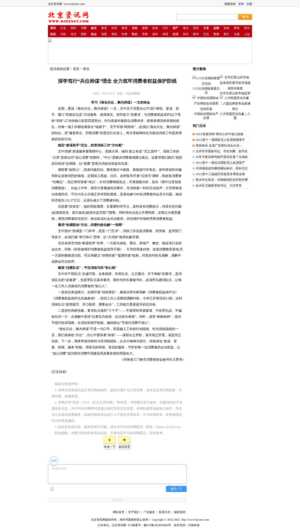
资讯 (53, 28)
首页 (76, 69)
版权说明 (180, 512)
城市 (155, 34)
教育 (104, 28)
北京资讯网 (119, 525)
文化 (206, 34)
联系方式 (164, 512)
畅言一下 (176, 488)
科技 (114, 28)
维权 (114, 34)
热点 (94, 34)
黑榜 (145, 34)
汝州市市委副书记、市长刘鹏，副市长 (222, 151)
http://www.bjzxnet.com (195, 519)
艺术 (216, 34)
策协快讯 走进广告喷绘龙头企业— (219, 145)
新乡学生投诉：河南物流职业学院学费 (222, 179)
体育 (165, 34)
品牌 (216, 28)
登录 (241, 4)
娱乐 (94, 28)
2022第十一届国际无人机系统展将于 (220, 139)
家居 (124, 28)
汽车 (165, 28)
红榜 (124, 34)
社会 (63, 28)
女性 (135, 28)
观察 (84, 34)
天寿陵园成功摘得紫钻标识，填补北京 (222, 168)
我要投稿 (230, 4)
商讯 (247, 28)
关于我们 (134, 512)
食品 (186, 28)
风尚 (186, 34)
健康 (145, 28)
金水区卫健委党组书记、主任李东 (219, 185)
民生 (135, 34)
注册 (249, 4)
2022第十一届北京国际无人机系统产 (220, 162)
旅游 (155, 28)
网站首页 (118, 512)
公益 (247, 34)
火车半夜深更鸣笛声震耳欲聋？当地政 (222, 157)
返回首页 (124, 446)
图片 (226, 34)
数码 (196, 34)
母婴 (104, 34)
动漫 (237, 34)
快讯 (53, 34)
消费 (84, 28)
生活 (175, 34)
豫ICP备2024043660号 (157, 525)
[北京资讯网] (68, 22)
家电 (237, 28)
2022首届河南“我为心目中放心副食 (219, 134)
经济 (73, 34)
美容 (196, 28)
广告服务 (149, 512)
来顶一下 (109, 446)
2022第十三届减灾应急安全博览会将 (220, 174)
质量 (206, 28)
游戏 (226, 28)
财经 (73, 28)
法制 (63, 34)
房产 (175, 28)
